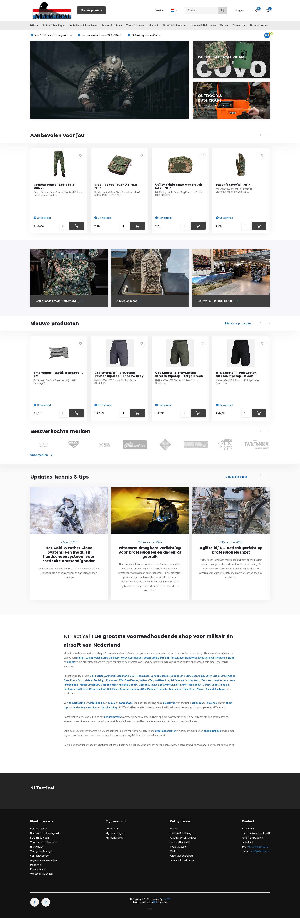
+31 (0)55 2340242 (257, 846)
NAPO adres (37, 846)
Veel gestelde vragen (41, 851)
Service (159, 10)
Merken (224, 25)
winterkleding (96, 703)
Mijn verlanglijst (114, 837)
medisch (220, 657)
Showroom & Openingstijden (45, 833)
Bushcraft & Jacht (112, 25)
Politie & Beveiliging (53, 25)
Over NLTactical (38, 828)
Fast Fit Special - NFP (233, 184)
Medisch (154, 25)
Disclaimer (36, 864)
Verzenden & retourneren (44, 842)
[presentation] (261, 135)
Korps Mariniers (110, 657)
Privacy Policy (37, 869)
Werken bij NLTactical (41, 873)
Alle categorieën (90, 10)
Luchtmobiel (93, 657)
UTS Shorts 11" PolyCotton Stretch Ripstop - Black (236, 374)
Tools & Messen (135, 25)
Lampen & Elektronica (203, 25)
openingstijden (212, 731)
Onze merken (39, 455)
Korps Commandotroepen (136, 657)
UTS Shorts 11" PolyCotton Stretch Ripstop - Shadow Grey (118, 374)
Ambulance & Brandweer (83, 25)
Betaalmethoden (39, 837)
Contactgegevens (40, 855)
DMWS (166, 899)
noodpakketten (112, 717)
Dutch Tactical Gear (81, 680)
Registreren (112, 828)
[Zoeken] (222, 10)
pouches (212, 703)
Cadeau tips (239, 25)
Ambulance (177, 657)
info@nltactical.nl (260, 851)
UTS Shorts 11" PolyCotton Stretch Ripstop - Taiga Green (179, 374)
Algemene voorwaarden (43, 860)
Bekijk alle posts (236, 477)
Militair (34, 25)
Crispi (216, 675)
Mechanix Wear (109, 684)
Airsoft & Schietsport (174, 25)
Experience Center (165, 731)
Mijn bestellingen (115, 833)
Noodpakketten (259, 25)
